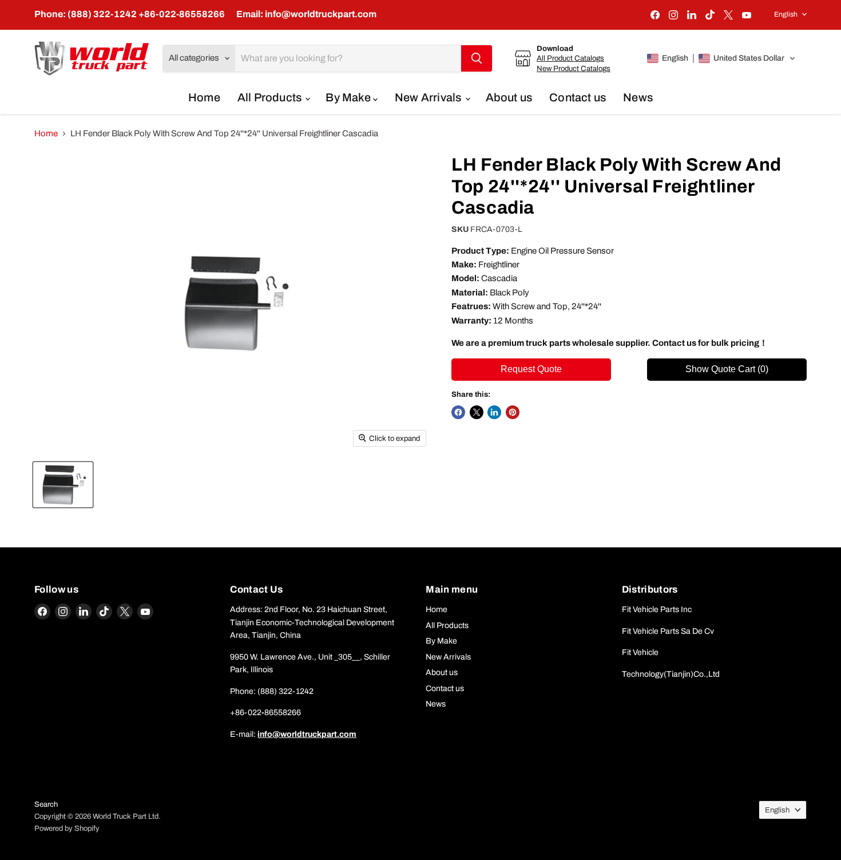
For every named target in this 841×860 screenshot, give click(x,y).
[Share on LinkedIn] (494, 412)
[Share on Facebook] (458, 412)
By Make (349, 97)
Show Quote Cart (726, 369)
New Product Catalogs (573, 68)
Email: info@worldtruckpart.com (306, 14)
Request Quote (531, 369)
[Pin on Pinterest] (512, 412)
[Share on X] (476, 412)
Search (46, 804)
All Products (270, 97)
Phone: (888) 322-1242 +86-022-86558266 (129, 14)
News (638, 97)
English (786, 14)
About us (509, 97)
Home (204, 97)
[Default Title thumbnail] (63, 484)
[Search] (476, 58)
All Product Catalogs (570, 58)
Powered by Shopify (67, 829)
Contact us (577, 97)
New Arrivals (429, 97)
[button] (721, 58)
